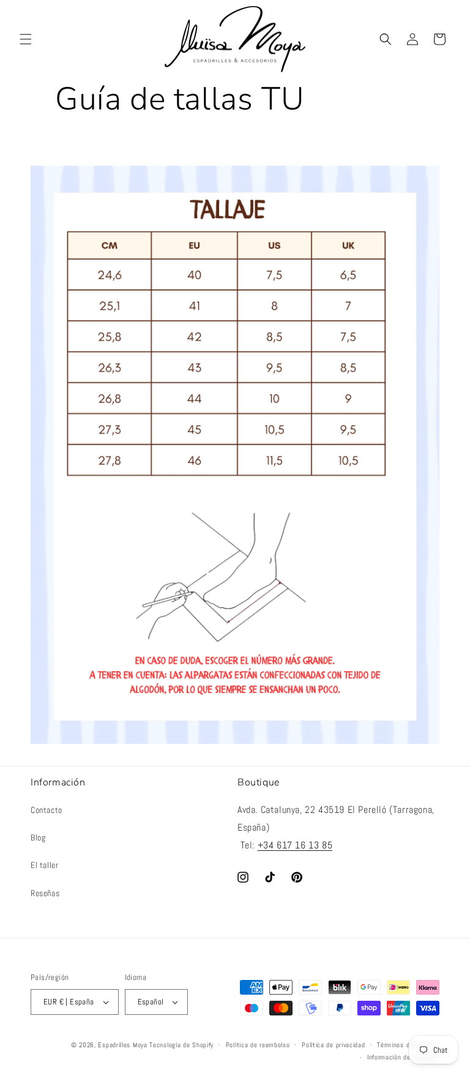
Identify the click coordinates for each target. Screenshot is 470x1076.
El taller (44, 864)
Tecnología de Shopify (181, 1045)
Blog (38, 837)
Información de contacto (403, 1057)
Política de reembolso (258, 1045)
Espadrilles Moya (122, 1045)
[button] (25, 39)
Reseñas (45, 893)
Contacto (46, 809)
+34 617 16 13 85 (295, 845)
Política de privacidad (333, 1045)
